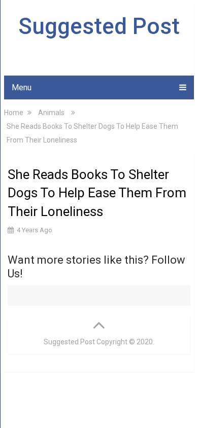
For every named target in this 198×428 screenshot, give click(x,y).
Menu (21, 87)
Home (13, 113)
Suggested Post (99, 26)
